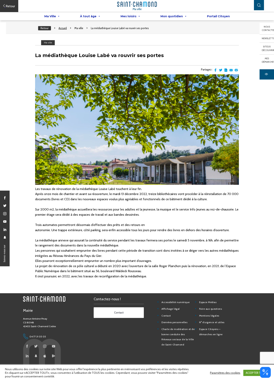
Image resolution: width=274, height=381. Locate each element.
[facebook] (4, 197)
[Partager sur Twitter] (220, 70)
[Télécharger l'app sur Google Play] (54, 356)
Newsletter (268, 38)
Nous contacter (268, 28)
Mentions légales (209, 315)
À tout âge (88, 16)
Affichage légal (170, 308)
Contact (166, 315)
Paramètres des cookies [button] (225, 373)
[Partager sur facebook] (215, 70)
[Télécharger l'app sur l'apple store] (45, 356)
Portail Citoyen (218, 16)
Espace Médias (208, 302)
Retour (45, 28)
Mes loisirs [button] (128, 16)
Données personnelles (174, 322)
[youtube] (4, 221)
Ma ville (137, 9)
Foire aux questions (210, 308)
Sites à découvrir (268, 48)
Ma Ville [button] (50, 16)
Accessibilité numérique (175, 302)
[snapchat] (4, 237)
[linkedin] (4, 229)
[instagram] (4, 213)
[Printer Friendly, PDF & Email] (225, 70)
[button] (259, 5)
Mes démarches (268, 60)
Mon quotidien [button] (171, 16)
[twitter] (4, 205)
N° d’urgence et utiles (211, 322)
